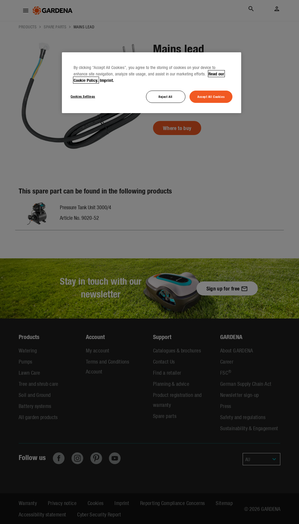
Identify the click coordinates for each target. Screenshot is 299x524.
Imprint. (107, 80)
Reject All (166, 96)
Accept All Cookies (211, 96)
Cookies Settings (83, 96)
